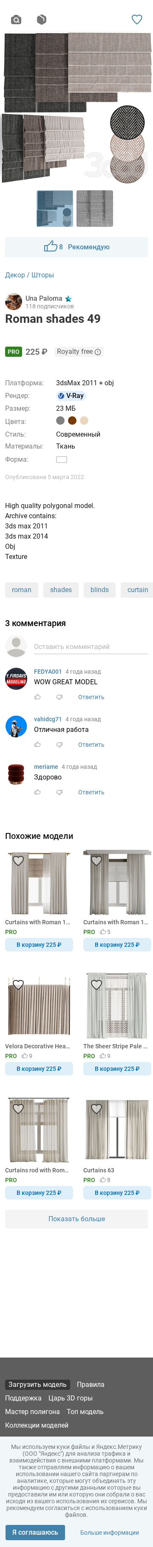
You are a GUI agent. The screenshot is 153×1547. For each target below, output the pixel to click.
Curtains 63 (98, 1170)
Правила (91, 1384)
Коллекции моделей (36, 1425)
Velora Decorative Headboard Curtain (37, 1046)
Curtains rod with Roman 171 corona (37, 1170)
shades (61, 590)
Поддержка (23, 1398)
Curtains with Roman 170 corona (115, 922)
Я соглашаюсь (35, 1532)
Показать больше (76, 1219)
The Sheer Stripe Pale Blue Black (115, 1046)
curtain (138, 590)
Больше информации (109, 1532)
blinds (100, 590)
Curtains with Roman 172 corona (37, 922)
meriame (46, 766)
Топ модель (85, 1412)
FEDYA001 (48, 671)
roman (21, 590)
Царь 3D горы (70, 1398)
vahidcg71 (48, 719)
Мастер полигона (32, 1412)
